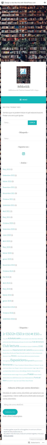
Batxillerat (35, 339)
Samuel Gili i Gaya (11, 381)
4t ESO (35, 334)
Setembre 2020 (8, 229)
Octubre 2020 (8, 223)
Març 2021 (6, 217)
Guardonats (21, 365)
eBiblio (26, 356)
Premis (35, 374)
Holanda (26, 365)
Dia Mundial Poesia (15, 353)
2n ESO (17, 334)
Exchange (5, 361)
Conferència (35, 346)
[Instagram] (23, 154)
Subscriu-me (10, 412)
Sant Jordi (19, 381)
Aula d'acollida (24, 339)
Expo (9, 361)
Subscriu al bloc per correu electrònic (23, 388)
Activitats (12, 338)
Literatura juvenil (28, 368)
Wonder (31, 381)
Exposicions (18, 360)
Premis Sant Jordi (20, 378)
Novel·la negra (15, 374)
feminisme (7, 364)
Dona (9, 356)
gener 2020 (7, 259)
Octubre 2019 (8, 271)
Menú (24, 100)
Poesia (30, 374)
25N (7, 339)
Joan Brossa (9, 368)
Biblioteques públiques (17, 342)
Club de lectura (38, 342)
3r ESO (26, 334)
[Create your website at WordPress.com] (23, 2)
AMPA (18, 338)
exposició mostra (38, 361)
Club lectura (11, 346)
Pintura (21, 374)
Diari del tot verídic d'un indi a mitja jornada (31, 353)
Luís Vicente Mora (7, 371)
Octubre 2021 (8, 199)
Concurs (30, 346)
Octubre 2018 (8, 313)
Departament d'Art (7, 350)
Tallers (23, 381)
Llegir (34, 368)
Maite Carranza (15, 371)
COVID (40, 346)
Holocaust (31, 365)
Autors (30, 339)
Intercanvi (36, 365)
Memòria (29, 371)
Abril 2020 (6, 241)
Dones (13, 356)
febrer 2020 (7, 253)
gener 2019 (7, 301)
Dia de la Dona (6, 353)
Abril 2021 (6, 211)
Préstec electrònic (29, 378)
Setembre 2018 (8, 319)
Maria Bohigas (23, 371)
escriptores (31, 356)
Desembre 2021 (9, 187)
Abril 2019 (6, 283)
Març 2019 (6, 289)
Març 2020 (6, 247)
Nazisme (5, 374)
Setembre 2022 (8, 175)
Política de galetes (8, 436)
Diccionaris (5, 356)
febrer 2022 (7, 181)
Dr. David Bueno (20, 356)
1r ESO (7, 334)
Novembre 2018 (9, 307)
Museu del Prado (36, 371)
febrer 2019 (7, 295)
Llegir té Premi (39, 368)
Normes (9, 374)
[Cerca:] (15, 122)
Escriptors (36, 356)
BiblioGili (23, 86)
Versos (27, 381)
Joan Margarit (15, 368)
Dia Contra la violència (37, 350)
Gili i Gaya (15, 365)
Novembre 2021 (9, 193)
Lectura (21, 368)
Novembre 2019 (9, 265)
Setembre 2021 (8, 205)
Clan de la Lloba (28, 342)
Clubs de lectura (23, 346)
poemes (25, 374)
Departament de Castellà (22, 350)
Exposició (30, 360)
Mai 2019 (6, 277)
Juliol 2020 (7, 235)
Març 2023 (6, 169)
